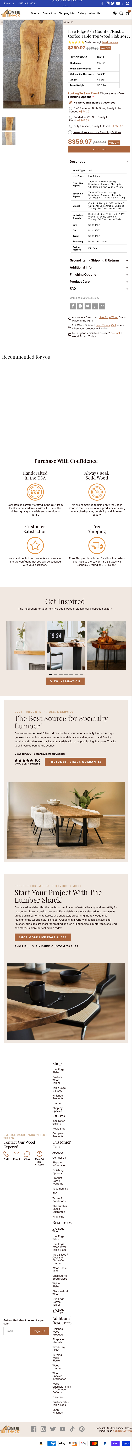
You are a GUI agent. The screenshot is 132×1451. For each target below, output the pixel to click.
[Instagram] (44, 1430)
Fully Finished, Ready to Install (98, 126)
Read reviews (110, 42)
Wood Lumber (57, 1367)
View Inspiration (65, 681)
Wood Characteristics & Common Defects (61, 1388)
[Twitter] (53, 1430)
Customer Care (61, 1144)
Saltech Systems (122, 1430)
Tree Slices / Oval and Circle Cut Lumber (60, 1259)
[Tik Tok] (72, 1430)
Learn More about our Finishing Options (97, 132)
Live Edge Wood (108, 317)
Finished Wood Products (57, 1331)
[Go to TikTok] (122, 3)
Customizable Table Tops (60, 1403)
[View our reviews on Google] (27, 761)
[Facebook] (34, 1430)
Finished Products (57, 1097)
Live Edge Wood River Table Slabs (59, 1246)
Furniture (58, 1397)
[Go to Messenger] (80, 306)
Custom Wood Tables (57, 1080)
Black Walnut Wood (60, 1293)
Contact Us (49, 13)
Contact (115, 333)
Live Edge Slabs (58, 1071)
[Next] (57, 58)
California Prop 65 (90, 298)
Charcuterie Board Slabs (59, 1277)
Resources (62, 1222)
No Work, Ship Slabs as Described (95, 102)
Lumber (57, 1103)
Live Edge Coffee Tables (58, 1301)
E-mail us (9, 3)
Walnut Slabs (56, 1285)
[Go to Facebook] (102, 3)
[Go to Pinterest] (127, 3)
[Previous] (8, 58)
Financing (58, 1216)
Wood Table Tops (59, 1269)
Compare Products (58, 1135)
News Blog (58, 1128)
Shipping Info (67, 13)
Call (113, 325)
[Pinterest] (82, 1430)
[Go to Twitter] (112, 3)
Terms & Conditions (59, 1200)
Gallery (82, 13)
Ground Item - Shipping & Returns (95, 260)
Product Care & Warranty (57, 1180)
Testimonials (60, 1188)
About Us (94, 13)
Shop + (35, 13)
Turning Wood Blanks (57, 1357)
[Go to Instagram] (107, 3)
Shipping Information (59, 1164)
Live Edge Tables (58, 1238)
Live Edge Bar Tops (58, 1311)
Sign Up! (39, 1331)
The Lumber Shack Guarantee (75, 762)
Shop (57, 1063)
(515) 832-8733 (27, 3)
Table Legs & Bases (59, 1089)
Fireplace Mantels (58, 1341)
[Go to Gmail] (102, 306)
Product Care (80, 281)
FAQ (73, 288)
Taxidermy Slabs (58, 1348)
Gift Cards (58, 1115)
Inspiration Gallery (58, 1122)
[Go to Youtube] (118, 3)
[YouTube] (63, 1430)
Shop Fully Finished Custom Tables (47, 946)
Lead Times (103, 325)
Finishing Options (83, 274)
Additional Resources (62, 1320)
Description (78, 161)
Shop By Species (57, 1109)
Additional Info (81, 267)
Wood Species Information (59, 1376)
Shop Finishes (57, 1411)
